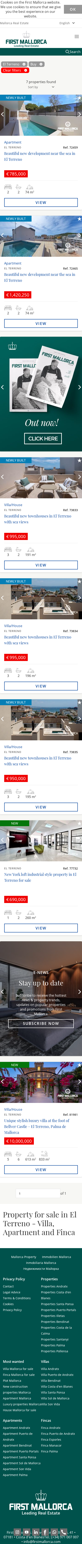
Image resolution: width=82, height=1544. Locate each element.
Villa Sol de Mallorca (55, 1398)
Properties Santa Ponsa (57, 1304)
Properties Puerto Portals (58, 1310)
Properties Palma (53, 1345)
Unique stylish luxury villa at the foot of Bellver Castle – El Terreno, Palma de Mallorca (36, 1126)
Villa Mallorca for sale (18, 1369)
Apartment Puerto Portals (21, 1451)
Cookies (8, 1304)
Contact (8, 1286)
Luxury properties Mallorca (22, 1404)
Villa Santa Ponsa (53, 1392)
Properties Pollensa (54, 1351)
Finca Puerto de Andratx (58, 1434)
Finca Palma (49, 1451)
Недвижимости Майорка (41, 1269)
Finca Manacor (51, 1445)
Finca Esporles (51, 1440)
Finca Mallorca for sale (19, 1375)
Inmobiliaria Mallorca (41, 1263)
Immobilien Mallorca (56, 1257)
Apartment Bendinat (17, 1445)
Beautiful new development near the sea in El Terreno (39, 156)
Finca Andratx (50, 1428)
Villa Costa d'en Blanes (57, 1386)
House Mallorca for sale (19, 1410)
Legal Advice (11, 1292)
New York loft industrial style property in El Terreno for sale (40, 877)
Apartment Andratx (16, 1428)
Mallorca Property (23, 1257)
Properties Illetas (53, 1316)
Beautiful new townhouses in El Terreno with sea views (37, 518)
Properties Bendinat (55, 1322)
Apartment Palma (15, 1475)
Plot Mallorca (12, 1381)
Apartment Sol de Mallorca (22, 1463)
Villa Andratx (50, 1369)
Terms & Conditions (17, 1298)
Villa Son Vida (50, 1404)
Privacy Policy (12, 1310)
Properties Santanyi (55, 1339)
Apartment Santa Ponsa (19, 1457)
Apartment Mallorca (17, 1398)
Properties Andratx (54, 1286)
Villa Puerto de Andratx (57, 1375)
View (41, 202)
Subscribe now (41, 1023)
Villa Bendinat (51, 1381)
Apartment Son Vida (17, 1469)
